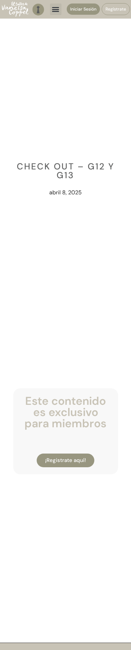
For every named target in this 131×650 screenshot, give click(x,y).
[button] (55, 9)
